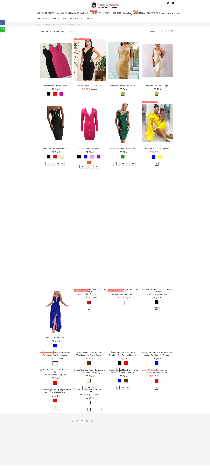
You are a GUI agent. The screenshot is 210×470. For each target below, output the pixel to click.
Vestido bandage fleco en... (123, 373)
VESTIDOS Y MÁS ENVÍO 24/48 (149, 12)
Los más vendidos (77, 451)
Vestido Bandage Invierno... (90, 212)
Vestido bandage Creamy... (90, 373)
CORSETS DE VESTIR (78, 460)
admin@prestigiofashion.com (48, 428)
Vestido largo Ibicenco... (89, 394)
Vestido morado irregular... (123, 294)
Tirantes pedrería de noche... (56, 86)
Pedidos (120, 434)
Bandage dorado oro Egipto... (123, 86)
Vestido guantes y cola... (123, 212)
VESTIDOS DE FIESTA (47, 13)
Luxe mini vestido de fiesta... (56, 274)
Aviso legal (98, 436)
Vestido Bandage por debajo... (157, 355)
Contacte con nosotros (101, 461)
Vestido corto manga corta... (157, 373)
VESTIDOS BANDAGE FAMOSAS (74, 13)
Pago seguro (98, 440)
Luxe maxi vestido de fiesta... (157, 212)
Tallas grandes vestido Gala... (56, 355)
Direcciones (121, 441)
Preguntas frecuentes (78, 442)
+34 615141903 (44, 425)
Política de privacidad (101, 449)
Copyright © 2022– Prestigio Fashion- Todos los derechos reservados (59, 468)
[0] (165, 5)
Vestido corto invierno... (157, 231)
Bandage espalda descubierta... (56, 212)
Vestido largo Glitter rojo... (56, 392)
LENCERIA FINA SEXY (100, 12)
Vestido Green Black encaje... (90, 86)
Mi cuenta (122, 426)
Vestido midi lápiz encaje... (90, 294)
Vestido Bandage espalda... (56, 375)
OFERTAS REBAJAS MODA (48, 18)
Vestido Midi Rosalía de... (89, 274)
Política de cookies (100, 452)
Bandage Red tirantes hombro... (123, 355)
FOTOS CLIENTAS (70, 18)
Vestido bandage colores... (90, 149)
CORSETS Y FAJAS (122, 13)
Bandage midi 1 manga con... (157, 149)
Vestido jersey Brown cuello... (89, 355)
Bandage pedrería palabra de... (56, 149)
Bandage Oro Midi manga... (157, 86)
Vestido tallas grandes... (157, 294)
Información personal (124, 431)
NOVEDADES (86, 18)
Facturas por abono (124, 437)
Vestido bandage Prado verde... (124, 149)
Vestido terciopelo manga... (123, 231)
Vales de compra (123, 444)
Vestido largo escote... (56, 337)
